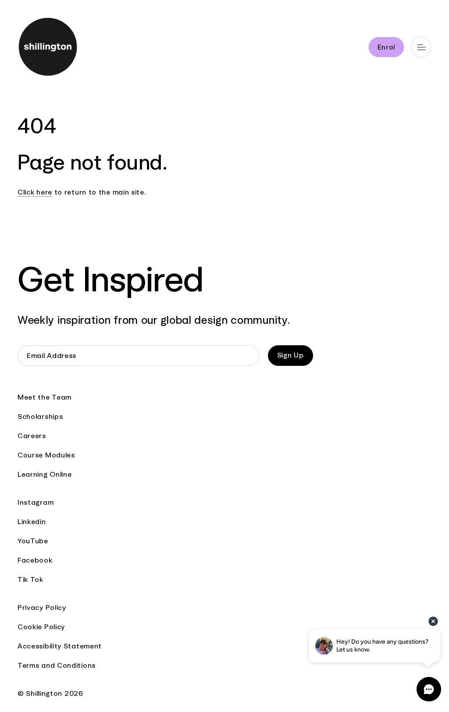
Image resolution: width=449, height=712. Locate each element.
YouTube (33, 541)
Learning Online (45, 474)
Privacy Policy (42, 607)
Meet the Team (44, 397)
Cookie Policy (41, 627)
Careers (32, 436)
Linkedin (32, 521)
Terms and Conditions (57, 665)
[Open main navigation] (421, 47)
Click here (35, 192)
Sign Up (290, 355)
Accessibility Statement (60, 646)
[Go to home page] (49, 48)
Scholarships (40, 416)
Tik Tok (30, 579)
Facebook (35, 560)
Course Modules (46, 455)
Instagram (35, 502)
